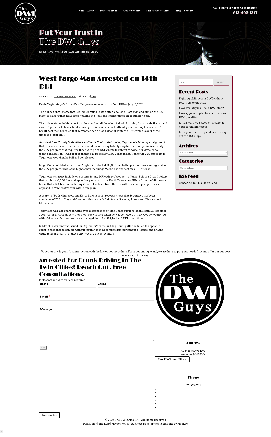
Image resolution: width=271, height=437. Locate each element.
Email (45, 296)
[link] (26, 13)
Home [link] (81, 11)
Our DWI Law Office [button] (172, 359)
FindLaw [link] (182, 423)
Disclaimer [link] (90, 423)
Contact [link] (188, 11)
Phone (102, 283)
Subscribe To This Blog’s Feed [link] (198, 182)
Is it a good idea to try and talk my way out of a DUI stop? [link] (203, 134)
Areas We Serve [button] (132, 11)
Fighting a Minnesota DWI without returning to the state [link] (201, 100)
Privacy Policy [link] (120, 423)
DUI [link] (93, 96)
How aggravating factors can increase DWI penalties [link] (203, 115)
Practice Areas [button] (108, 11)
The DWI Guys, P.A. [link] (65, 96)
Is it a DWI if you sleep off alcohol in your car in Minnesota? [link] (202, 124)
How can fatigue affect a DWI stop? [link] (201, 108)
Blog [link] (178, 11)
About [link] (90, 11)
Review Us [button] (49, 415)
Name (44, 283)
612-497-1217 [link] (245, 13)
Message (46, 309)
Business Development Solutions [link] (152, 423)
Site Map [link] (104, 423)
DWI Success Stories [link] (158, 11)
